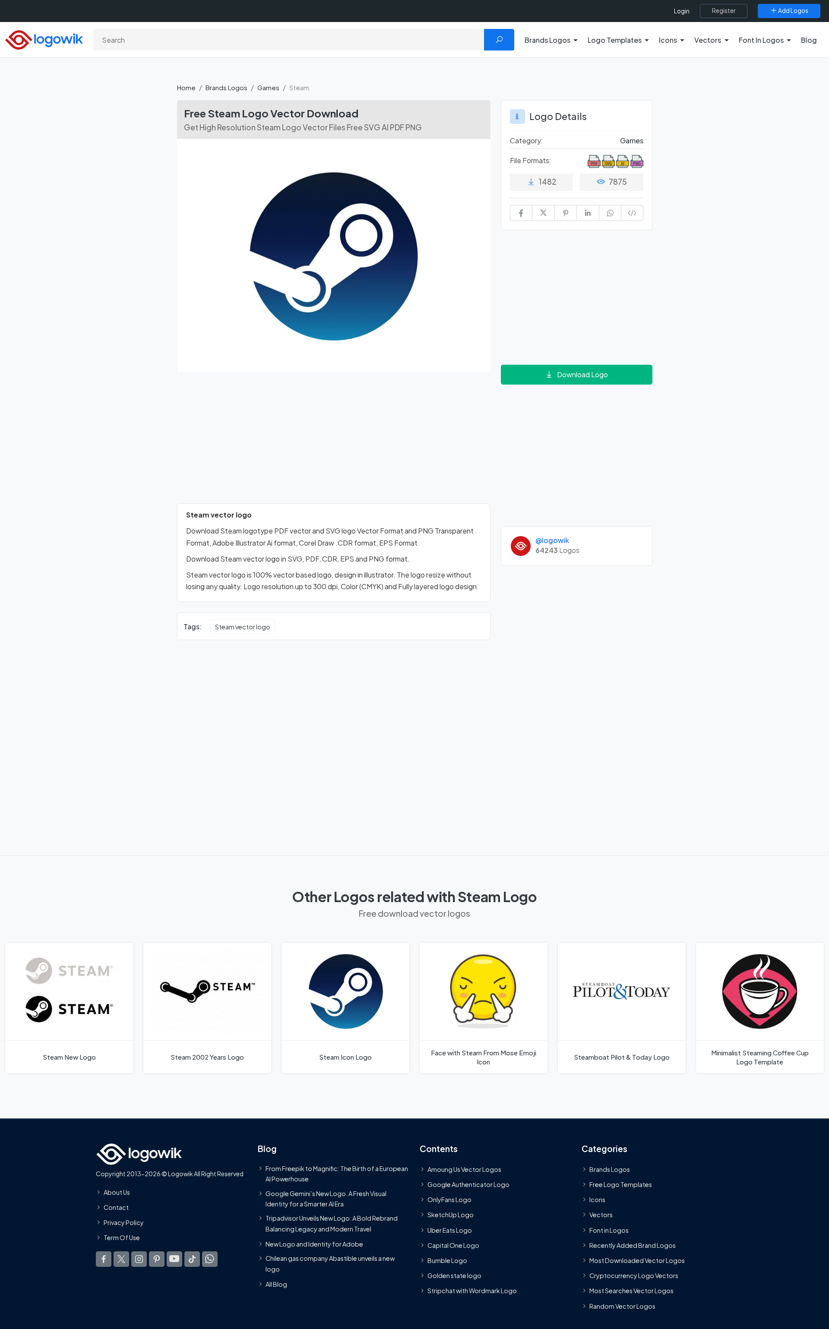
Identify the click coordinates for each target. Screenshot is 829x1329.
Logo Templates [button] (615, 39)
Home (186, 87)
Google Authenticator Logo (468, 1184)
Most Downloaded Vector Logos (637, 1260)
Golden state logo (454, 1275)
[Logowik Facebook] (103, 1259)
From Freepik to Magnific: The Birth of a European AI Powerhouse (337, 1174)
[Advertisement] (333, 442)
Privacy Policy (124, 1222)
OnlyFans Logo (449, 1199)
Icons (597, 1199)
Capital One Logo (453, 1245)
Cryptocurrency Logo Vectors (633, 1275)
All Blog (276, 1284)
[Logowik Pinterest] (157, 1259)
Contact (116, 1207)
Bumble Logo (447, 1260)
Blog (809, 39)
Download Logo (582, 374)
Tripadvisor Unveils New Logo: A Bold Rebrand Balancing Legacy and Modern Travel (332, 1223)
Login (682, 11)
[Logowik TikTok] (192, 1259)
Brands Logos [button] (547, 39)
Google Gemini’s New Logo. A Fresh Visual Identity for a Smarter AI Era (326, 1199)
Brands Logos (226, 87)
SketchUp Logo (450, 1215)
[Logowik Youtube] (174, 1259)
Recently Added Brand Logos (632, 1245)
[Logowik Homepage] (44, 38)
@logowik (552, 540)
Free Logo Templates (620, 1184)
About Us (117, 1192)
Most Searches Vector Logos (631, 1290)
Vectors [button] (707, 39)
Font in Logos (609, 1230)
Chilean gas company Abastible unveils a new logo (330, 1263)
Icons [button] (668, 39)
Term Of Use (122, 1237)
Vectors (601, 1215)
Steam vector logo (242, 627)
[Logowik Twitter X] (121, 1259)
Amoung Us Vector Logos (464, 1169)
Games (268, 87)
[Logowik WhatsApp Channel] (210, 1259)
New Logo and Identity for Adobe (314, 1244)
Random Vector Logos (622, 1306)
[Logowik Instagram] (139, 1259)
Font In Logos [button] (761, 39)
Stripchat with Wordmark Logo (472, 1290)
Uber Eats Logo (449, 1230)
